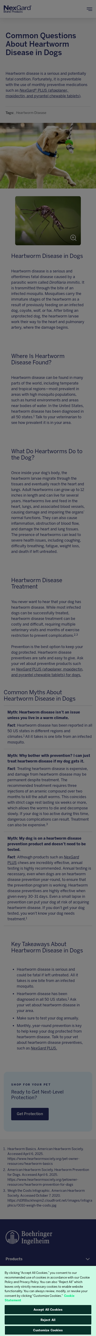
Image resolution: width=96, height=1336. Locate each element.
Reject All (48, 1320)
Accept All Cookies (48, 1309)
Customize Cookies (48, 1330)
